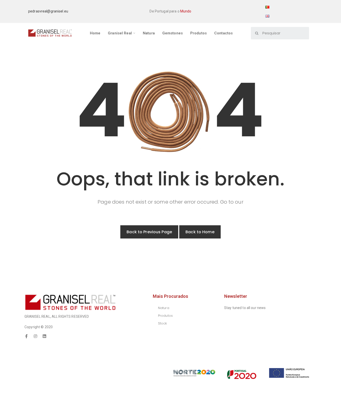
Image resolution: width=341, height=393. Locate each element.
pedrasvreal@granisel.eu (48, 11)
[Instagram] (35, 336)
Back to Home (199, 232)
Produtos (165, 315)
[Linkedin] (44, 336)
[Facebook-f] (26, 336)
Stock (162, 323)
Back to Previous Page (149, 232)
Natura (163, 308)
